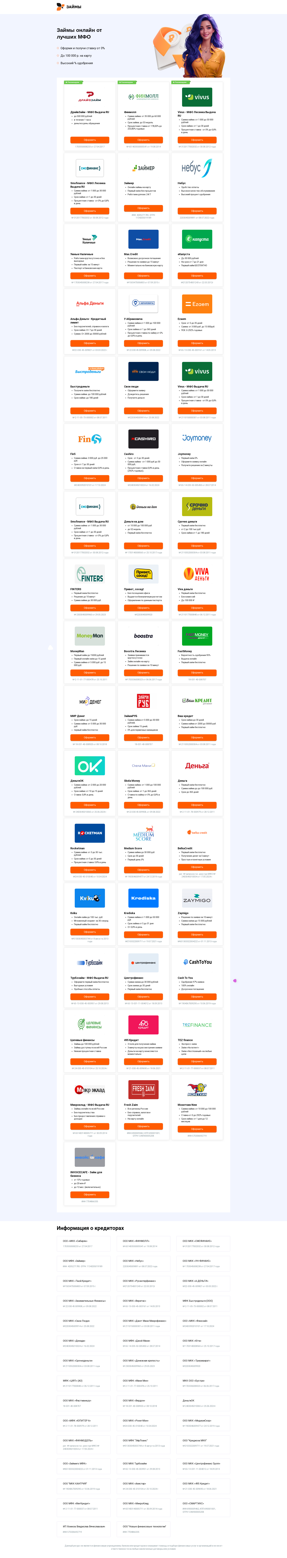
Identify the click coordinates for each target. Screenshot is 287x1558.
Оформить (90, 139)
